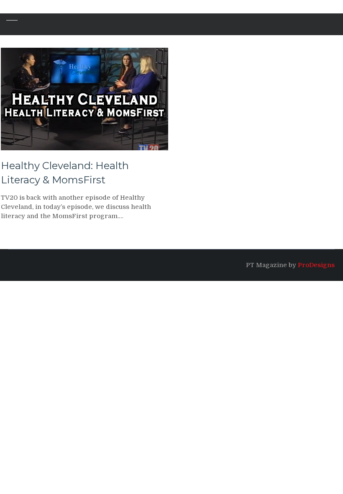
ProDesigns (316, 265)
